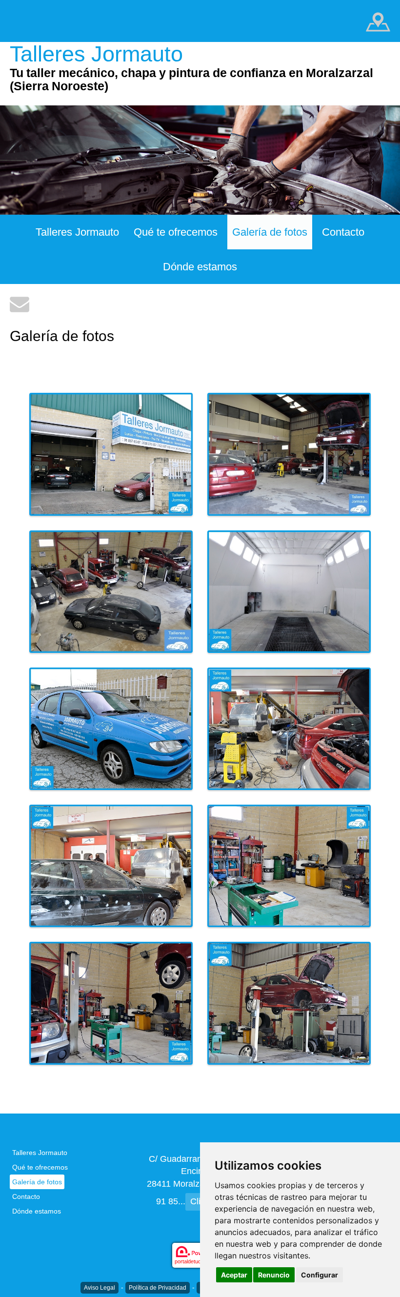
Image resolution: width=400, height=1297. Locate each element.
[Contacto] (19, 303)
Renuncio (274, 1275)
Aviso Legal (99, 1287)
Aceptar (234, 1275)
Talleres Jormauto (77, 232)
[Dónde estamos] (378, 21)
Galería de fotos (269, 232)
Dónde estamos (200, 267)
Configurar (319, 1275)
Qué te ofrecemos (176, 232)
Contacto (343, 232)
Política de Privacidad (157, 1287)
